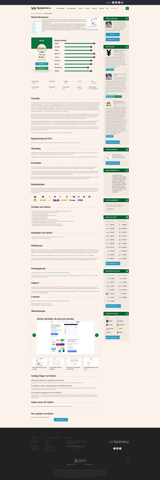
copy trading (61, 121)
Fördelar (33, 26)
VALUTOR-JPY (110, 69)
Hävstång (57, 46)
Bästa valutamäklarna (38, 13)
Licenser (33, 30)
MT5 (48, 249)
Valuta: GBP (110, 96)
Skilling (47, 441)
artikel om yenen (119, 54)
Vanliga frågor (34, 32)
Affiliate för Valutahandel (51, 450)
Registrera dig (114, 64)
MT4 (43, 249)
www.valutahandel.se (80, 464)
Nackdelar (34, 27)
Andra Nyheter (60, 419)
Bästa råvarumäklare (112, 337)
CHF (65, 382)
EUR (61, 382)
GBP (63, 382)
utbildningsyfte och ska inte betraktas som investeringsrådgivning (75, 474)
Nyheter (47, 449)
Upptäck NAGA (34, 132)
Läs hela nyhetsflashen (111, 67)
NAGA (32, 171)
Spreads (56, 64)
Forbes (71, 108)
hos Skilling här (119, 91)
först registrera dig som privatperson (61, 272)
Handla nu (41, 68)
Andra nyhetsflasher (112, 142)
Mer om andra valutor (112, 263)
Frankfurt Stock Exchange (36, 105)
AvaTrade (48, 444)
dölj (39, 21)
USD (58, 382)
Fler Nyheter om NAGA (112, 163)
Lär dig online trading (50, 447)
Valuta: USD (118, 96)
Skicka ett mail (112, 39)
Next (97, 335)
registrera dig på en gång (77, 29)
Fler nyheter (34, 33)
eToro (47, 442)
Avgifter (56, 50)
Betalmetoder (58, 67)
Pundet (115, 78)
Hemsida (41, 63)
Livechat (112, 34)
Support (33, 29)
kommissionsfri (94, 172)
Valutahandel (116, 107)
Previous (34, 335)
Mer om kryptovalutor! (112, 305)
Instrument (57, 60)
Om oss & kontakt (35, 441)
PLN (69, 382)
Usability (56, 71)
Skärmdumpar (34, 31)
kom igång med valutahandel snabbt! (64, 132)
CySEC (47, 388)
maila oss (68, 447)
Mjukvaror (57, 53)
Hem (32, 13)
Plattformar (34, 28)
